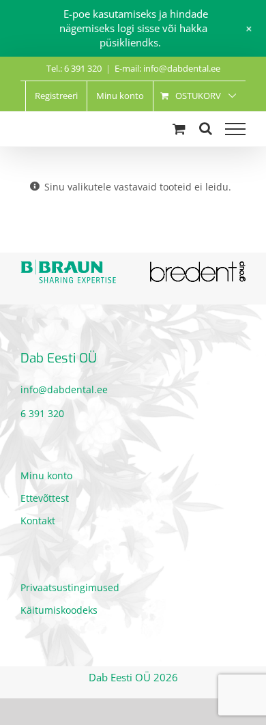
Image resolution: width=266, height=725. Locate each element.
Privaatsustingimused (69, 584)
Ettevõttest (44, 494)
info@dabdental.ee (64, 385)
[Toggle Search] (205, 128)
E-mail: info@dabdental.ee (167, 68)
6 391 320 (42, 409)
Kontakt (37, 517)
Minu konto (46, 472)
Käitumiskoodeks (59, 606)
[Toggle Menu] (235, 129)
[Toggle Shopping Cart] (179, 129)
